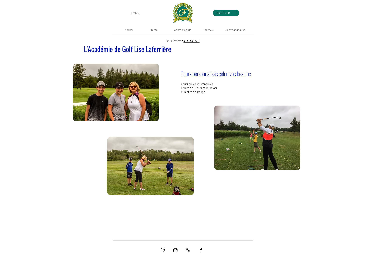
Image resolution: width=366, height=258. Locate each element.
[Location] (163, 250)
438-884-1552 (192, 40)
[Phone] (188, 250)
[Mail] (175, 250)
